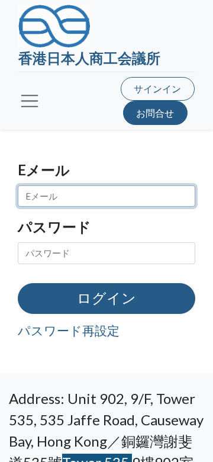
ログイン (106, 298)
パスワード (54, 226)
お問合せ (155, 112)
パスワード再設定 (69, 330)
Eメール (44, 169)
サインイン (157, 88)
